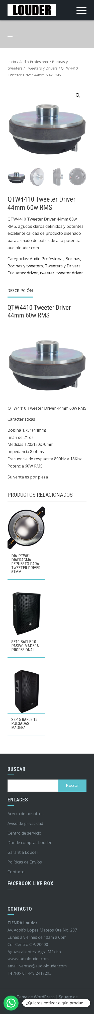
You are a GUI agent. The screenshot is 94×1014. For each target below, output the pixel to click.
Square (65, 997)
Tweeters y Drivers (42, 68)
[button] (77, 95)
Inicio (12, 61)
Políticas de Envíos (25, 862)
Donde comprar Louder (30, 842)
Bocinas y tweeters (25, 266)
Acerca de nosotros (26, 813)
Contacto (16, 871)
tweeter (47, 273)
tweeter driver (69, 273)
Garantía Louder (23, 852)
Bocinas (72, 258)
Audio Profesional (34, 61)
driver (32, 273)
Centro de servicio (24, 833)
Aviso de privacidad (25, 823)
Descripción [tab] (20, 290)
